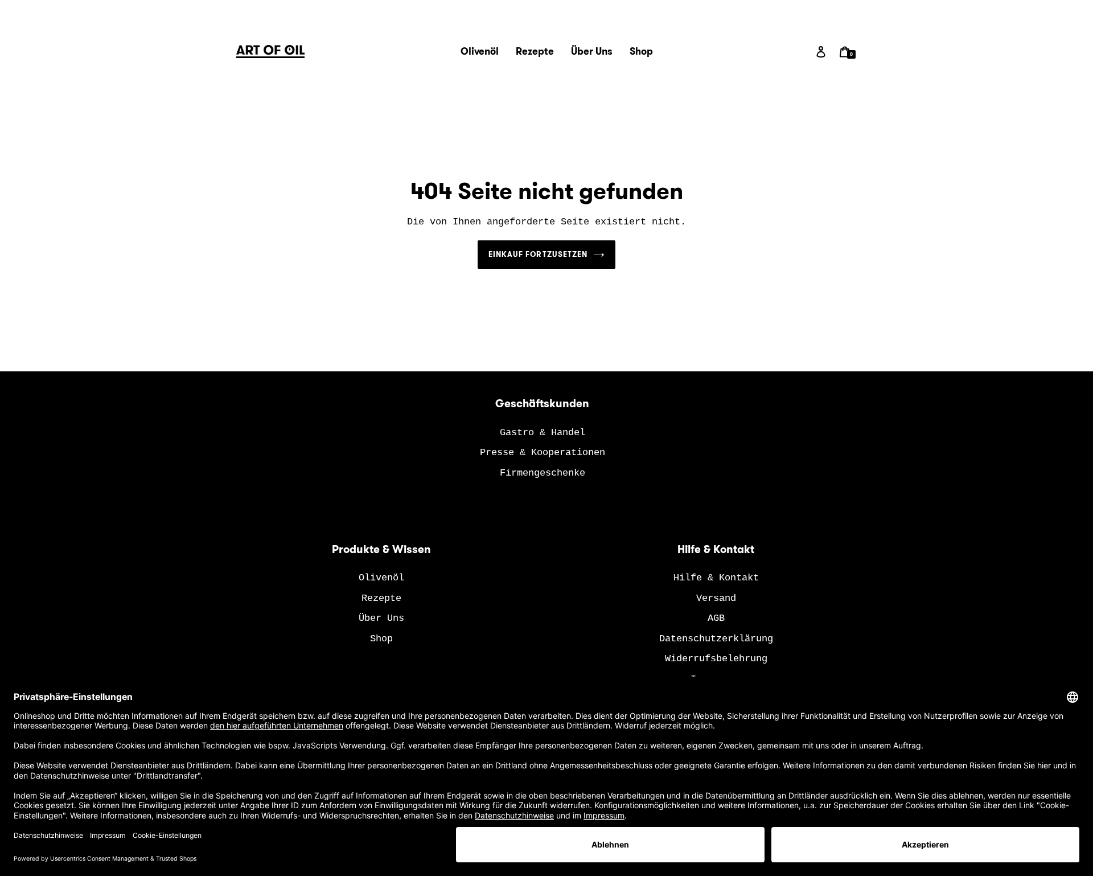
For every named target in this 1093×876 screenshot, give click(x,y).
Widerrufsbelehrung (716, 658)
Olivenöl (381, 577)
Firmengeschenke (542, 473)
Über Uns (381, 618)
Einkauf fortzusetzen (537, 254)
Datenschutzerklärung (716, 638)
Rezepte (381, 598)
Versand (716, 598)
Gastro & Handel (542, 432)
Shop (381, 638)
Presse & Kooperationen (542, 452)
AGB (716, 618)
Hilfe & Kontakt (716, 577)
